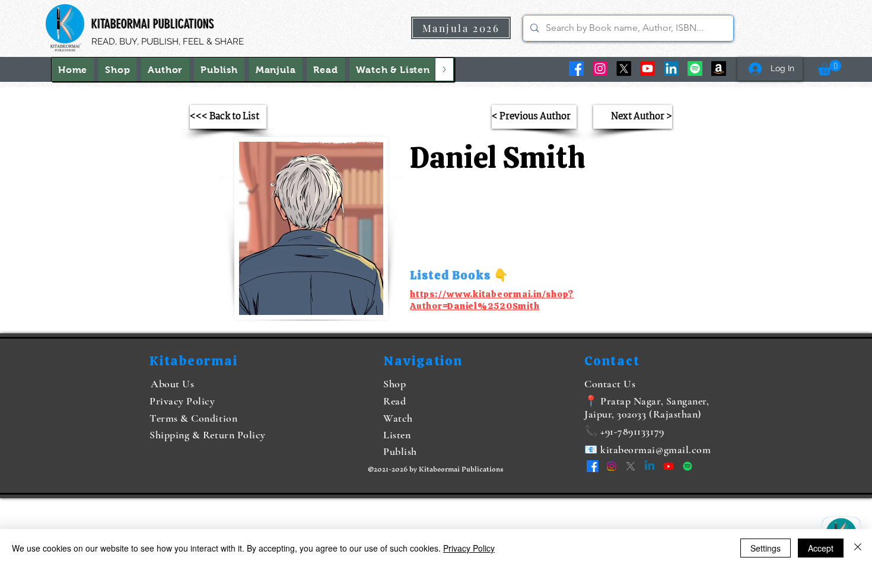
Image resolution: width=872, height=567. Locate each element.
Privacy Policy (469, 548)
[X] (623, 68)
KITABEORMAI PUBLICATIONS (152, 24)
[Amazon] (718, 68)
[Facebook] (576, 68)
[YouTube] (647, 68)
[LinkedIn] (671, 68)
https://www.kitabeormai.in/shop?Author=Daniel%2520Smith (492, 300)
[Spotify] (695, 68)
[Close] (858, 548)
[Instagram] (600, 68)
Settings (765, 548)
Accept (820, 548)
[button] (393, 69)
